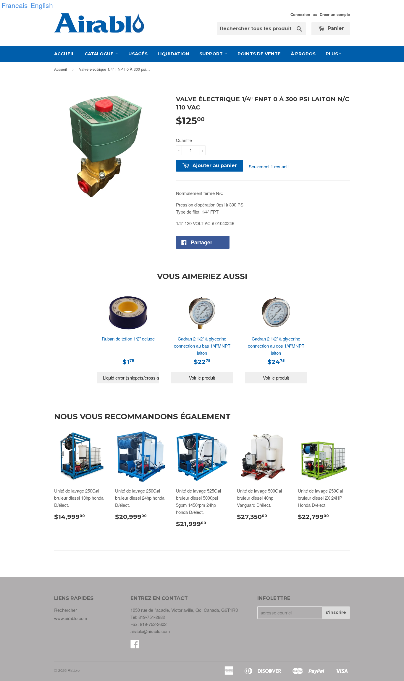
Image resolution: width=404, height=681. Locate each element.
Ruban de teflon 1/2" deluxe (128, 338)
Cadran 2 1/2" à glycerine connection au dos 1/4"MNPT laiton (276, 345)
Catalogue (100, 54)
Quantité (184, 140)
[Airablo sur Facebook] (134, 646)
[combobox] (261, 28)
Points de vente (259, 54)
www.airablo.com (70, 618)
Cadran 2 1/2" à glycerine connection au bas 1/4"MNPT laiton (202, 345)
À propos (303, 54)
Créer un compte (335, 14)
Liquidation (173, 54)
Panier (335, 28)
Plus (332, 54)
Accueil (64, 54)
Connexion (300, 14)
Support (211, 54)
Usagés (138, 54)
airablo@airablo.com (150, 631)
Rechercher (65, 610)
